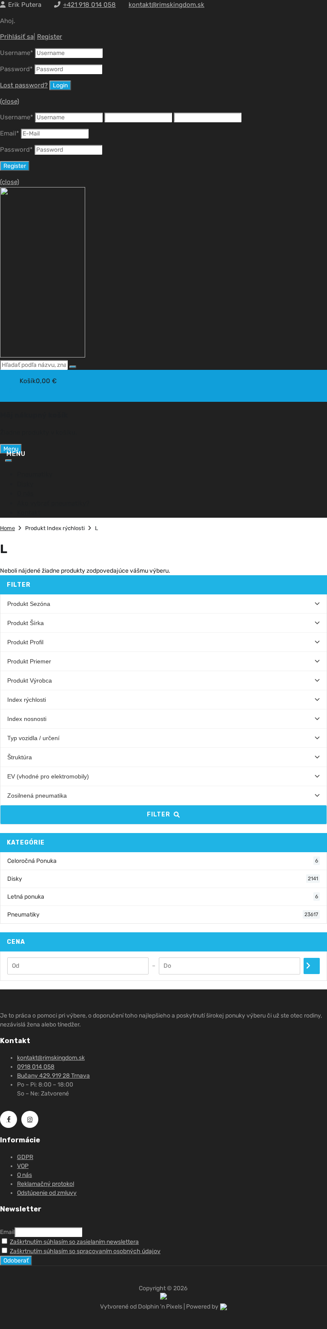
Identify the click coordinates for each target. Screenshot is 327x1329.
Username (16, 53)
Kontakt (28, 512)
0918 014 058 (35, 1066)
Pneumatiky (34, 474)
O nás (25, 493)
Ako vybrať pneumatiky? (53, 503)
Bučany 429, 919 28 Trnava (53, 1075)
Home (7, 528)
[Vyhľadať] (72, 367)
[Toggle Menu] (8, 460)
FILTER (158, 814)
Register (49, 36)
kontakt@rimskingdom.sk (166, 5)
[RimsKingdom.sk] (42, 355)
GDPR (25, 1157)
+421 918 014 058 (89, 5)
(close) (9, 101)
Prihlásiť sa (17, 36)
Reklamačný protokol (45, 1184)
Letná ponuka (162, 896)
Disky (25, 484)
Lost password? (24, 85)
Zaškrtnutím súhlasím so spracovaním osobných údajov (85, 1251)
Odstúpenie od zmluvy (47, 1192)
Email (9, 133)
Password (16, 69)
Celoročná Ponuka (162, 861)
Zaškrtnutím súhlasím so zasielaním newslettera (74, 1241)
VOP (23, 1166)
